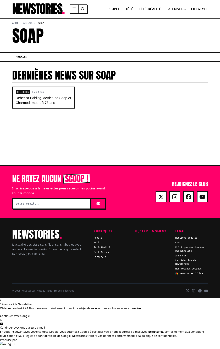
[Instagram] (174, 196)
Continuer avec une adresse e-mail (22, 327)
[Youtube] (202, 196)
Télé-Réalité (150, 9)
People (113, 9)
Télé (129, 9)
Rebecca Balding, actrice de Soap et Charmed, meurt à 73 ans (43, 100)
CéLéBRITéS (23, 92)
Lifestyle (199, 9)
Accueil (17, 23)
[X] (161, 196)
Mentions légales (186, 237)
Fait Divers (176, 9)
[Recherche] (83, 9)
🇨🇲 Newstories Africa (189, 273)
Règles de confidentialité (41, 336)
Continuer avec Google (15, 316)
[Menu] (74, 9)
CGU (177, 242)
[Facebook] (188, 196)
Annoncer (180, 255)
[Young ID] (110, 345)
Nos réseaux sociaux (188, 268)
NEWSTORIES (38, 9)
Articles (21, 56)
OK (98, 203)
